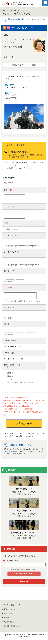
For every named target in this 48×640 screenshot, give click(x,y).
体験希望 (10, 376)
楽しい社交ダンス (24, 511)
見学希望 (10, 373)
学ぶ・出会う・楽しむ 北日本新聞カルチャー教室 (17, 4)
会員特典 (7, 617)
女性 (16, 229)
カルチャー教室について (12, 605)
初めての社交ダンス (24, 489)
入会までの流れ (9, 451)
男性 (8, 229)
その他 (9, 379)
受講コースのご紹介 (14, 19)
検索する (24, 581)
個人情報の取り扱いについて (13, 626)
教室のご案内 (8, 613)
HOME (4, 19)
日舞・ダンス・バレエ (28, 19)
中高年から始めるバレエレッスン (24, 533)
